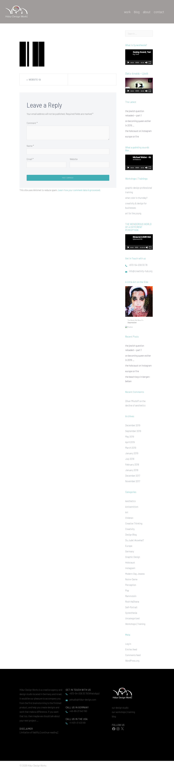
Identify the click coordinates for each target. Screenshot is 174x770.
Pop (127, 588)
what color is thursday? (136, 197)
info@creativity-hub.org (140, 270)
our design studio (120, 705)
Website (74, 159)
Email (30, 159)
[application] (139, 57)
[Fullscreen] (150, 62)
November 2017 (132, 478)
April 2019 (130, 439)
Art (126, 509)
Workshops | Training (135, 621)
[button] (139, 85)
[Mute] (146, 62)
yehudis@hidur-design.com (82, 697)
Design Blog (131, 532)
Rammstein (130, 593)
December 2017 (132, 473)
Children (129, 515)
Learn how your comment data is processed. (79, 190)
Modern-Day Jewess (135, 571)
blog (137, 12)
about (146, 12)
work (127, 12)
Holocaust (130, 560)
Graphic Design (132, 554)
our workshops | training (123, 709)
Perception (130, 582)
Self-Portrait (131, 604)
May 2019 (129, 434)
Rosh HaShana (132, 599)
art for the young (133, 213)
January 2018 (131, 467)
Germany (129, 549)
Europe (128, 543)
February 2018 (132, 462)
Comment (32, 122)
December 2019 (132, 422)
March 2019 (130, 445)
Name (30, 145)
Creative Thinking (133, 521)
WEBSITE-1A (35, 79)
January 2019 (131, 450)
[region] (139, 306)
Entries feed (131, 647)
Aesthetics (130, 498)
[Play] (128, 62)
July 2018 (129, 456)
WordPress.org (132, 658)
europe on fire (132, 136)
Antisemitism (131, 504)
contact (159, 12)
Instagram (130, 565)
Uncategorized (132, 616)
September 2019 (133, 428)
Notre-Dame (131, 576)
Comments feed (133, 652)
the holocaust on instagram (138, 130)
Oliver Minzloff (132, 398)
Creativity (130, 526)
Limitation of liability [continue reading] (39, 730)
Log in (128, 641)
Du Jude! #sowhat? (134, 537)
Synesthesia (131, 610)
